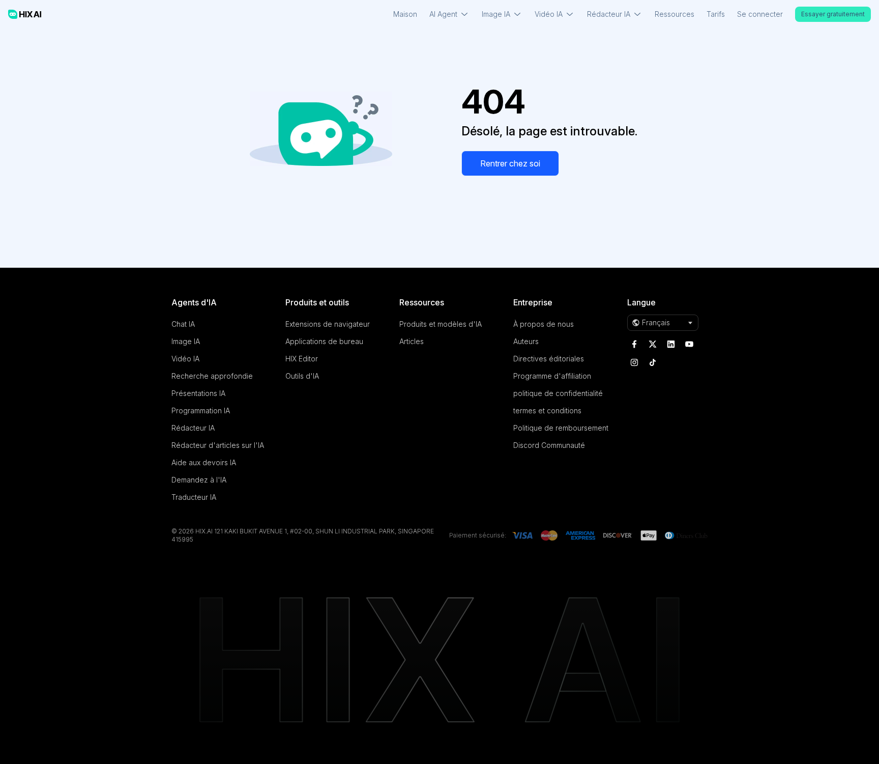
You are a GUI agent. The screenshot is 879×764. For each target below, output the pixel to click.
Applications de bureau (324, 341)
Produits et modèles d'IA (440, 324)
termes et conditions (547, 410)
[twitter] (652, 344)
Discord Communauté (549, 445)
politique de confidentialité (558, 393)
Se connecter (760, 14)
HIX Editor (301, 358)
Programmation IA (200, 410)
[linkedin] (671, 344)
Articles (411, 341)
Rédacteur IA (193, 427)
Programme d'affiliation (552, 376)
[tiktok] (652, 362)
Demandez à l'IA (198, 479)
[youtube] (689, 344)
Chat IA (183, 324)
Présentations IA (198, 393)
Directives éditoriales (548, 358)
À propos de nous (543, 324)
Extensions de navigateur (327, 324)
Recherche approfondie (212, 376)
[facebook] (634, 344)
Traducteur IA (193, 497)
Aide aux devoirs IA (203, 462)
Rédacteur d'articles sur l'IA (217, 445)
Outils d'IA (302, 376)
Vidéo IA (185, 358)
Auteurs (526, 341)
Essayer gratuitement (833, 14)
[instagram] (634, 362)
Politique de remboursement (560, 427)
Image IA (185, 341)
